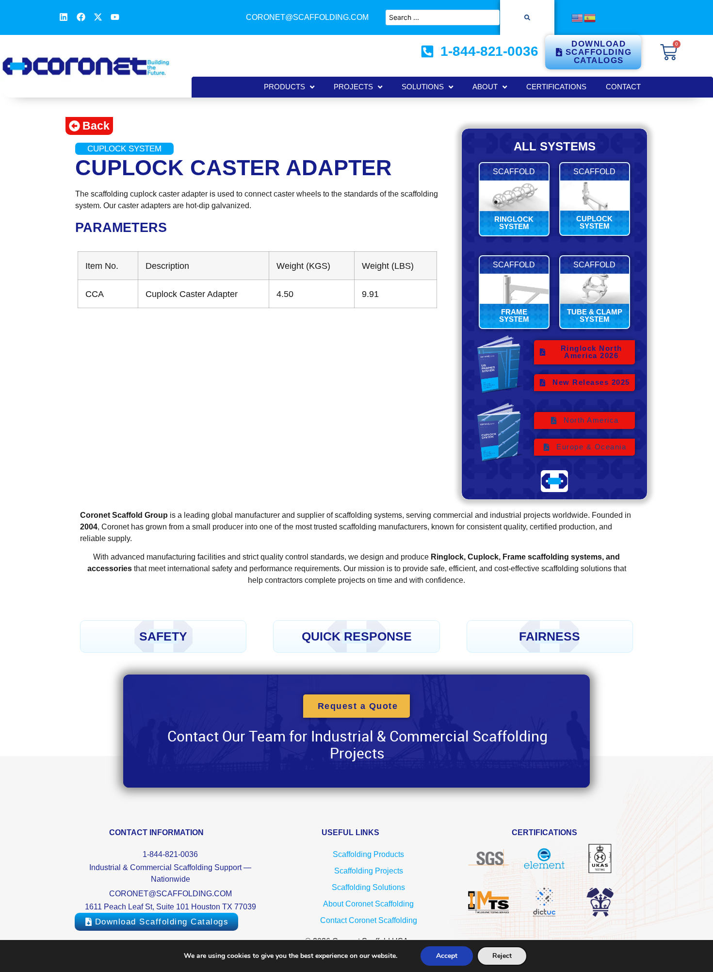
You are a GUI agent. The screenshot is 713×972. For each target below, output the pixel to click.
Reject (502, 955)
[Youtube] (115, 17)
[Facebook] (80, 17)
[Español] (590, 17)
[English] (577, 17)
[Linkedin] (63, 17)
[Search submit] (527, 17)
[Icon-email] (132, 17)
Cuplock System (124, 148)
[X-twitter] (98, 17)
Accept (446, 955)
